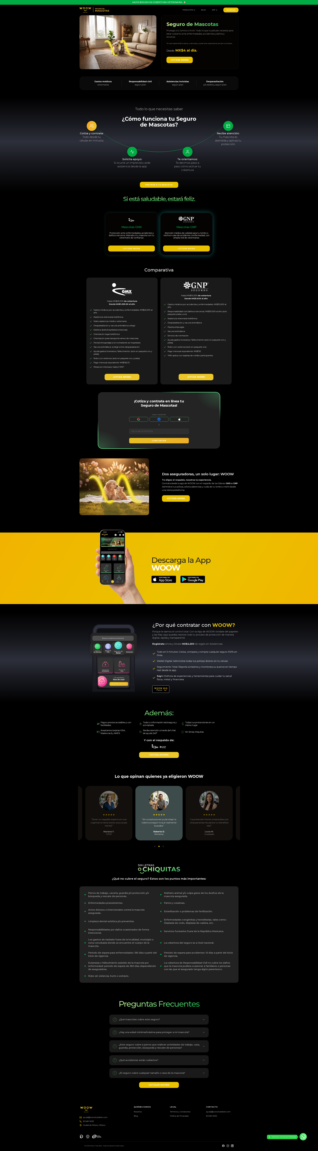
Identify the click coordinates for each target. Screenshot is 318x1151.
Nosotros (138, 1112)
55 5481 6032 (88, 1121)
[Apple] (179, 419)
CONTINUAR (159, 440)
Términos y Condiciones (180, 1112)
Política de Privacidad (179, 1116)
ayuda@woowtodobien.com (95, 1117)
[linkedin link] (232, 1146)
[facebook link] (223, 1146)
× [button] (269, 1137)
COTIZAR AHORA (180, 60)
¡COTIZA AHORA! (122, 377)
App (213, 10)
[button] (282, 1137)
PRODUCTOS (188, 10)
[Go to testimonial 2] (159, 846)
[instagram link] (228, 1146)
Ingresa (230, 10)
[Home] (105, 1109)
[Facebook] (159, 419)
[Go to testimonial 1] (154, 846)
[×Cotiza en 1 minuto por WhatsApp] (303, 1136)
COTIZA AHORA (159, 754)
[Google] (138, 419)
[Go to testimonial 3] (163, 846)
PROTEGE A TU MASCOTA (159, 185)
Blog (203, 10)
